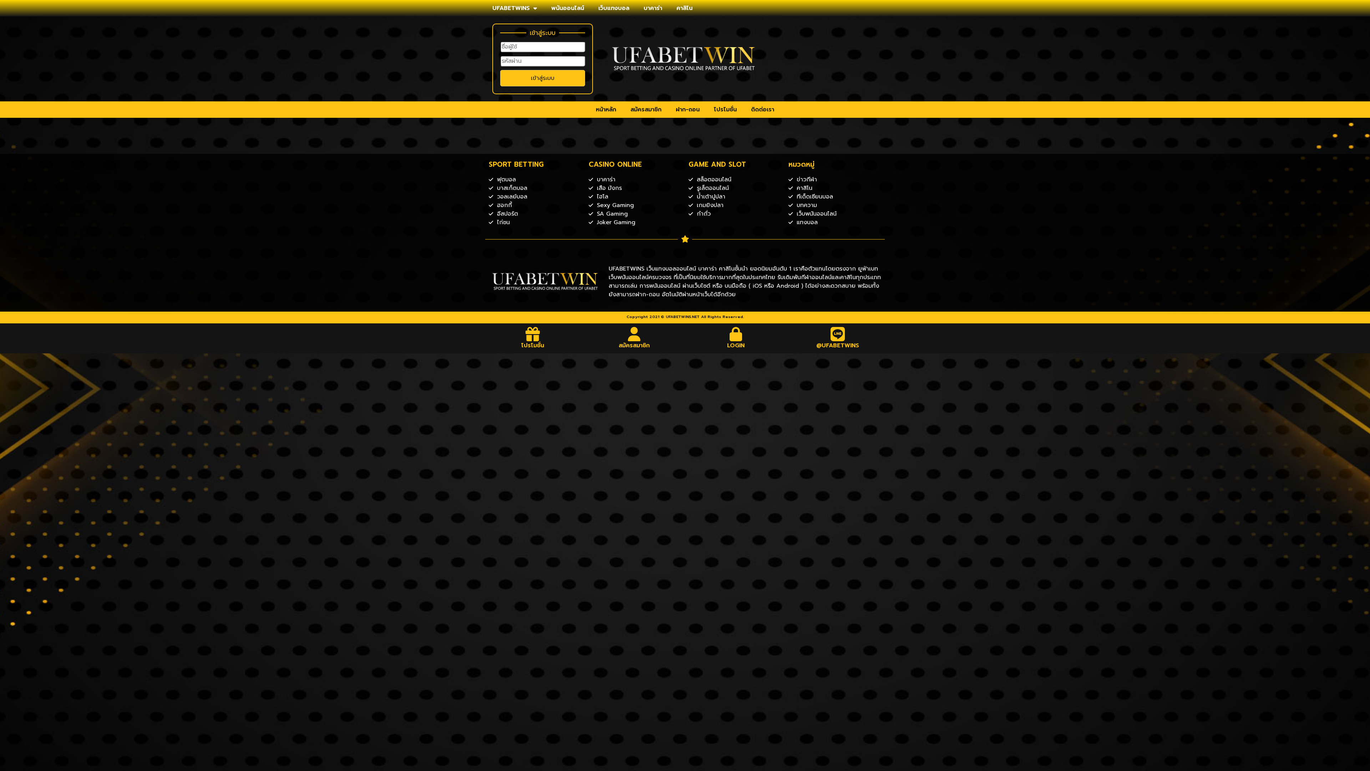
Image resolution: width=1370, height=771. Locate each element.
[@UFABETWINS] (838, 334)
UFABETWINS (511, 8)
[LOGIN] (736, 334)
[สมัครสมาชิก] (634, 334)
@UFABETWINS (837, 345)
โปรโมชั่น (725, 109)
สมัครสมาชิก (645, 109)
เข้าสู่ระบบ (542, 78)
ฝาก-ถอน (688, 109)
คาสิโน (684, 8)
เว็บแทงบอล (613, 8)
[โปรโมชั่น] (533, 334)
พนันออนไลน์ (567, 8)
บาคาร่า (653, 8)
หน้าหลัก (606, 109)
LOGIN (736, 345)
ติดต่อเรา (762, 109)
